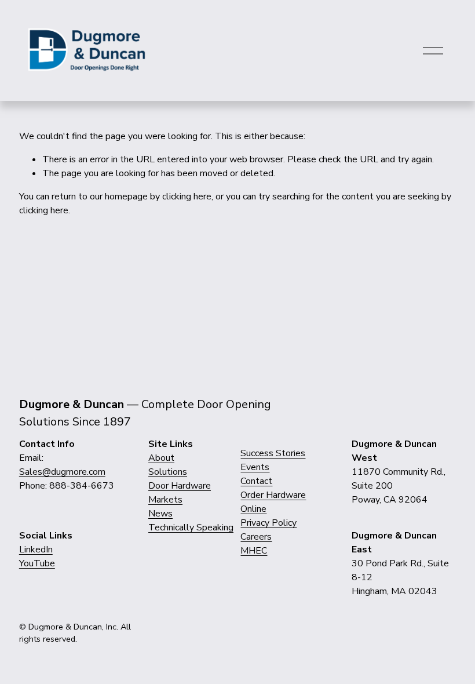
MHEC (253, 550)
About (161, 458)
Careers (256, 536)
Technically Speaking (190, 527)
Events (254, 467)
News (160, 513)
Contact (256, 481)
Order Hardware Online (273, 502)
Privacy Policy (268, 522)
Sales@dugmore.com (62, 471)
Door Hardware (179, 485)
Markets (165, 499)
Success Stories (272, 453)
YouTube (37, 563)
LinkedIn (36, 549)
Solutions (167, 471)
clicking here (186, 196)
